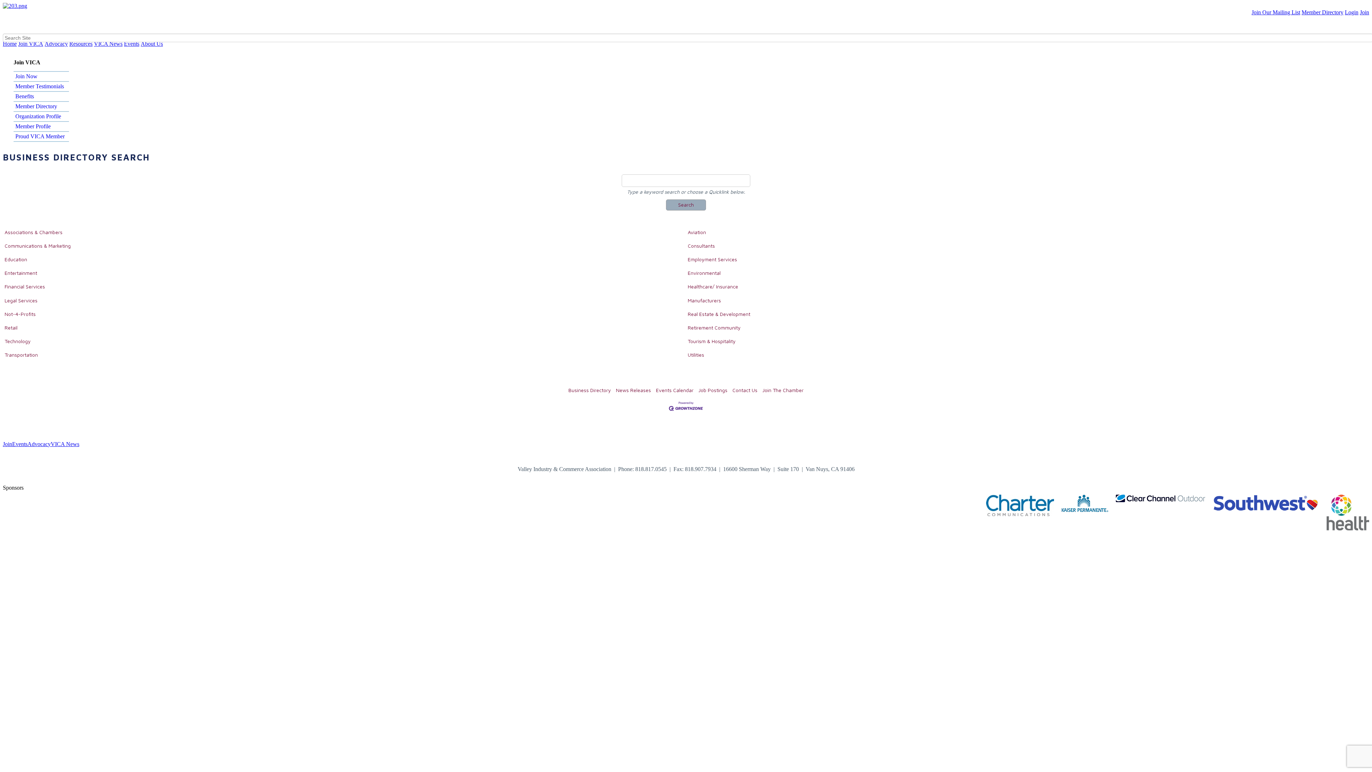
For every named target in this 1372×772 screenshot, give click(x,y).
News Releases (633, 390)
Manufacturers (704, 300)
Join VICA (30, 44)
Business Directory (589, 390)
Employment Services (712, 259)
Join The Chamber (783, 390)
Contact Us (744, 390)
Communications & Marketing (38, 246)
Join (1364, 12)
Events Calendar (675, 390)
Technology (18, 341)
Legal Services (21, 300)
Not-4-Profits (20, 314)
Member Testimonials (39, 86)
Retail (11, 328)
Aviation (697, 232)
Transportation (21, 355)
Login (1351, 12)
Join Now (26, 76)
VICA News (108, 44)
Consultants (701, 246)
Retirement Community (714, 328)
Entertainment (21, 273)
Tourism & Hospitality (712, 341)
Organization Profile (38, 116)
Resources (81, 44)
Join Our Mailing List (1276, 12)
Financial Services (25, 286)
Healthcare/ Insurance (713, 286)
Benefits (24, 96)
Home (10, 44)
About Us (152, 44)
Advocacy (56, 44)
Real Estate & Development (719, 314)
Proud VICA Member (40, 136)
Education (16, 259)
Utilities (696, 355)
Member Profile (33, 126)
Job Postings (713, 390)
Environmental (704, 273)
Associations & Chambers (34, 232)
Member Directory (1322, 12)
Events (131, 44)
